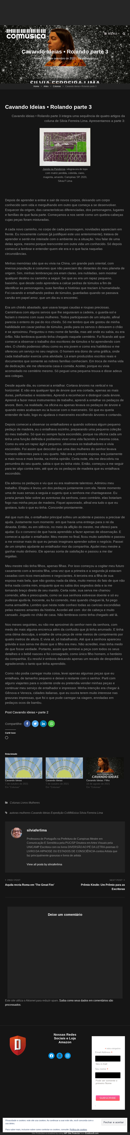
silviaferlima (89, 58)
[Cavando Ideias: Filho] (105, 768)
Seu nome (101, 1069)
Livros (24, 802)
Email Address (103, 1052)
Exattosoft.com (92, 1133)
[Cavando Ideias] (23, 768)
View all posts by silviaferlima (44, 864)
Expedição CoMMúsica (65, 812)
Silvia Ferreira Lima (91, 812)
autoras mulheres (20, 812)
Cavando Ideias (13, 780)
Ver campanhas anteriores (103, 1088)
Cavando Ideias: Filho (98, 780)
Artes (46, 86)
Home (36, 86)
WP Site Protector (72, 1133)
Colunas (57, 86)
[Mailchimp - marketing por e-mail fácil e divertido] (95, 1108)
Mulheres (34, 802)
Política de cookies (78, 1129)
